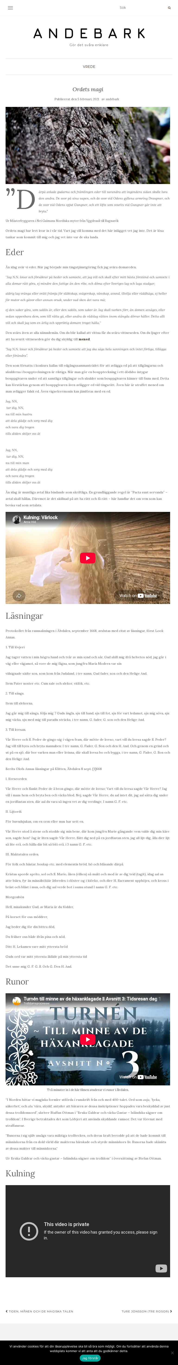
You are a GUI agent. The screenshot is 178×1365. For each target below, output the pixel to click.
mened (84, 339)
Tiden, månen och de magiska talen (40, 1311)
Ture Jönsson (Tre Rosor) (146, 1311)
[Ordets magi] (88, 145)
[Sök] (169, 7)
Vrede (89, 67)
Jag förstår (90, 1358)
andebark (112, 99)
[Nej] (172, 1352)
